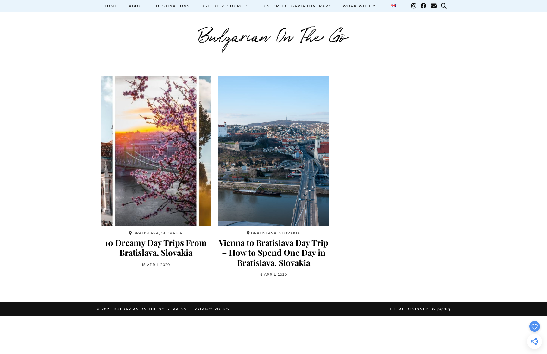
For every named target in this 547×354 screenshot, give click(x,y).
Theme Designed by (420, 309)
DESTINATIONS (173, 6)
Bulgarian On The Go (273, 35)
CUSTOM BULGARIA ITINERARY (296, 6)
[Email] (434, 6)
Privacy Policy (212, 309)
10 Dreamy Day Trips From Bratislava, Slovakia (156, 247)
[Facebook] (424, 6)
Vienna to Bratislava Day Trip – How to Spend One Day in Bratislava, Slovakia (273, 252)
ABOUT (137, 6)
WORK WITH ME (361, 6)
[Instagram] (414, 6)
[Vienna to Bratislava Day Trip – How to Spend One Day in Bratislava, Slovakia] (273, 151)
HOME (110, 6)
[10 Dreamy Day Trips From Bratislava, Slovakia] (156, 151)
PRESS (179, 309)
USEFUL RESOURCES (225, 6)
